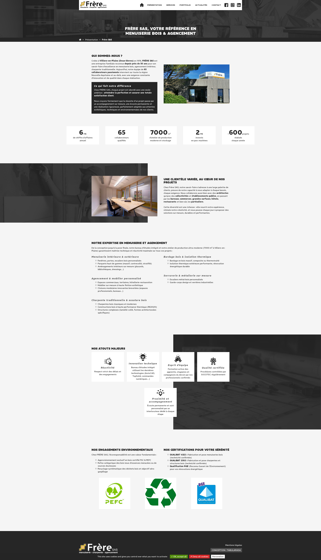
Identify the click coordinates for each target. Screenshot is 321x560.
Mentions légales (233, 545)
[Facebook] (226, 5)
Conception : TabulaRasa (226, 550)
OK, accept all (180, 556)
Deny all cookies (200, 556)
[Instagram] (232, 5)
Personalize (218, 556)
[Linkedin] (239, 5)
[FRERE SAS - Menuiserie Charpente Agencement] (80, 39)
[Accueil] (142, 5)
